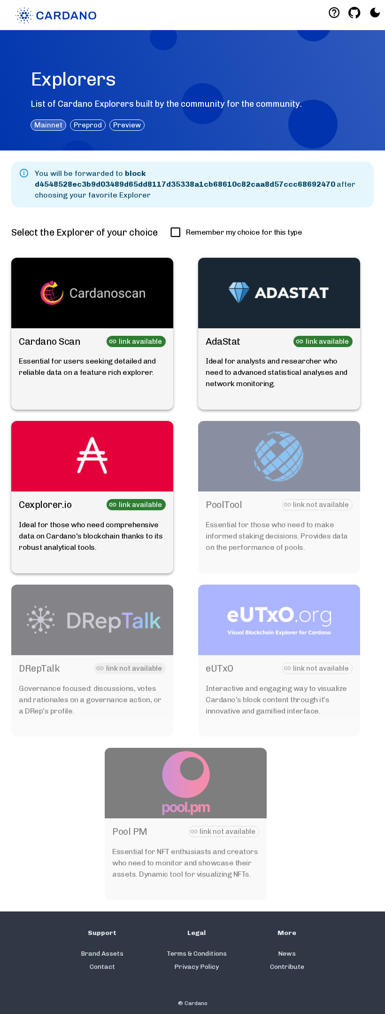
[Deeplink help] (334, 12)
